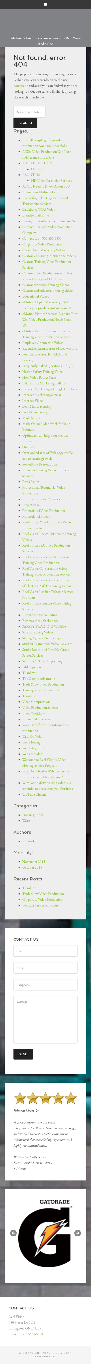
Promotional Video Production (43, 510)
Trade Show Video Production (43, 684)
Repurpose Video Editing (39, 615)
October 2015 (32, 867)
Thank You (29, 888)
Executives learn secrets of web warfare (49, 348)
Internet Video (32, 400)
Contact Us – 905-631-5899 (42, 238)
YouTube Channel (34, 794)
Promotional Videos (36, 516)
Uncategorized (32, 815)
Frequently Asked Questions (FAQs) (47, 365)
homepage (20, 85)
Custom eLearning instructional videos (49, 255)
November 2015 (33, 861)
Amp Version (45, 1356)
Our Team (38, 169)
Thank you (29, 672)
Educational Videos (35, 296)
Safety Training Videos (37, 632)
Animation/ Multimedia (38, 192)
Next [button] (77, 1233)
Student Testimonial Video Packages (47, 643)
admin (26, 841)
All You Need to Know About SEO (46, 186)
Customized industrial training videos (47, 290)
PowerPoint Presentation (39, 464)
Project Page (31, 504)
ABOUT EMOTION (37, 163)
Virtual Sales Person (36, 719)
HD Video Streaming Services (51, 180)
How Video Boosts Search (40, 377)
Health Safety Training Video (42, 371)
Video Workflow (33, 713)
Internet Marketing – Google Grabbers (49, 389)
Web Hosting (31, 742)
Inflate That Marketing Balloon (44, 383)
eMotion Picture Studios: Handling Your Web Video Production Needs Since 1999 (50, 319)
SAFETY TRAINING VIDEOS (44, 626)
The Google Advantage (38, 678)
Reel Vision (62, 1353)
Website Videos (33, 753)
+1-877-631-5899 (31, 1334)
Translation (30, 696)
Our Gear (29, 447)
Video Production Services (40, 707)
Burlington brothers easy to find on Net (49, 221)
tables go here (32, 667)
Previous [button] (13, 1233)
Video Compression (36, 701)
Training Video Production (40, 690)
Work (26, 820)
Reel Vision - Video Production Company (46, 19)
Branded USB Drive (35, 215)
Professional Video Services (41, 499)
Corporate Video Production (42, 244)
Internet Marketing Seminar (41, 394)
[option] (45, 1233)
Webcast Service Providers (40, 905)
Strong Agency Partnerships (41, 638)
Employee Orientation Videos (42, 342)
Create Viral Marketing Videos (43, 250)
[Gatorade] (45, 1233)
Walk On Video (32, 736)
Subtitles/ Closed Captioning (42, 661)
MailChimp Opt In (35, 418)
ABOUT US (31, 174)
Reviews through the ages (40, 620)
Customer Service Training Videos (45, 284)
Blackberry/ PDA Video (38, 209)
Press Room (30, 481)
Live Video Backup (35, 412)
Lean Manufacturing (36, 406)
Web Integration (33, 748)
